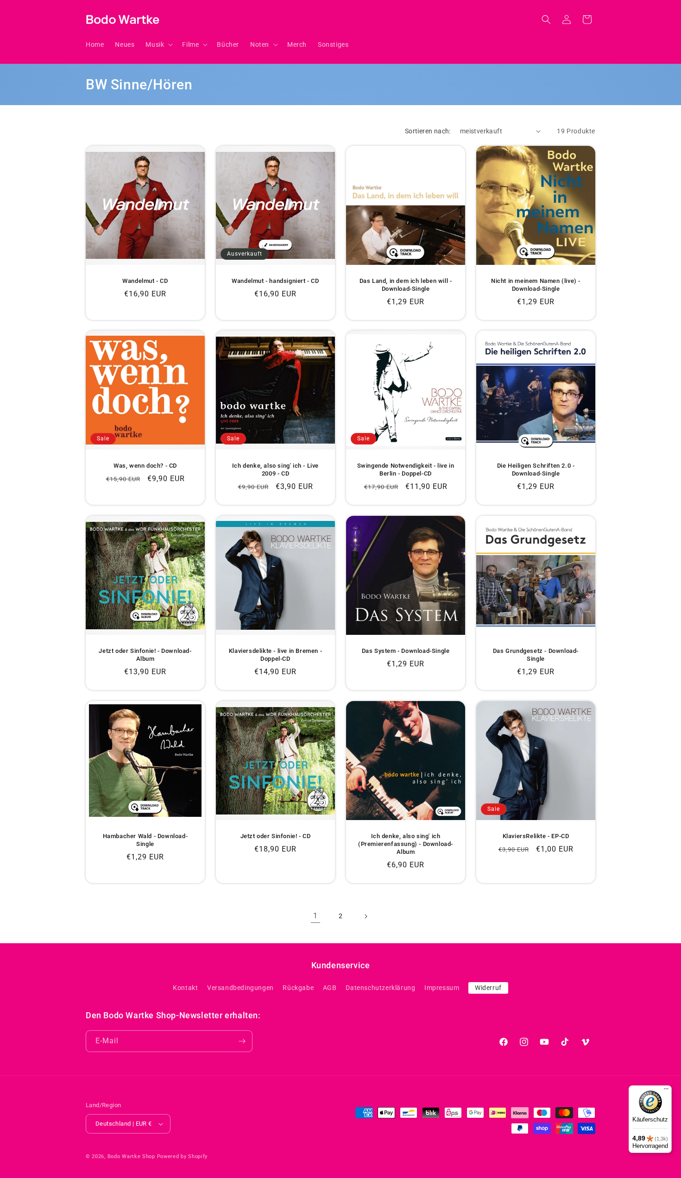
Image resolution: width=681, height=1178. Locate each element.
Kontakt (185, 987)
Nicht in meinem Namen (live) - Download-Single (535, 284)
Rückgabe (298, 987)
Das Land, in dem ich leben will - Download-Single (405, 284)
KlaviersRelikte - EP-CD (536, 836)
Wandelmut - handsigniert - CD (275, 280)
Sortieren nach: (428, 131)
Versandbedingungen (240, 987)
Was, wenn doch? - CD (145, 465)
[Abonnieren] (242, 1041)
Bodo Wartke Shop (131, 1156)
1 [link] (315, 915)
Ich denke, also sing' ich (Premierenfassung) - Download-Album (405, 844)
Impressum (441, 987)
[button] (158, 44)
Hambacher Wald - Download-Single (145, 840)
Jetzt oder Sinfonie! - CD (275, 836)
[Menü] (666, 1091)
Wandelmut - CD (145, 280)
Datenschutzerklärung (380, 987)
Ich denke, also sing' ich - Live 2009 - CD (275, 469)
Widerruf (488, 987)
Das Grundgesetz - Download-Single (536, 654)
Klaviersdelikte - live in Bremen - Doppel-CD (275, 654)
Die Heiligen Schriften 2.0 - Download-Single (536, 469)
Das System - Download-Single (406, 650)
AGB (330, 987)
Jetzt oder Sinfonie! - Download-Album (145, 654)
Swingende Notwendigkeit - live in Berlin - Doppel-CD (405, 469)
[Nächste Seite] (365, 916)
